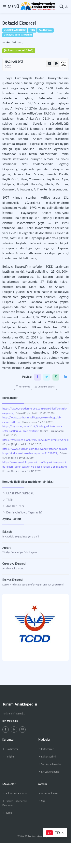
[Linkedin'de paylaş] (65, 377)
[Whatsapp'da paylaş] (55, 377)
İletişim (9, 756)
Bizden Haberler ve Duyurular (14, 803)
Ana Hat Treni (15, 506)
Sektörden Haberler (16, 793)
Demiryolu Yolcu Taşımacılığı (24, 512)
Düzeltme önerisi (46, 386)
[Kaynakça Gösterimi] (63, 64)
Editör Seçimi (48, 756)
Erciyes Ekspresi (12, 580)
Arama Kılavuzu (49, 793)
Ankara (6, 548)
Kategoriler (47, 749)
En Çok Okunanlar (51, 771)
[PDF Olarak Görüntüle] (49, 64)
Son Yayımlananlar (51, 764)
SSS (43, 801)
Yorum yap (24, 386)
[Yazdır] (56, 64)
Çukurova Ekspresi (14, 563)
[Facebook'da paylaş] (37, 377)
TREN (9, 500)
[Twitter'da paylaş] (46, 377)
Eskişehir (8, 531)
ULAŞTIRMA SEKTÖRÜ (20, 493)
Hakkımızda (12, 749)
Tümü (8, 812)
